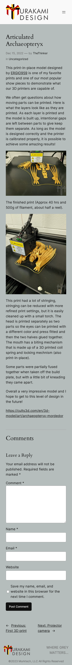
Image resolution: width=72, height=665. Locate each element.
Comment (15, 483)
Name (12, 529)
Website (12, 567)
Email (11, 548)
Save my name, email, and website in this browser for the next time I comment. (35, 591)
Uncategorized (18, 59)
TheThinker (40, 53)
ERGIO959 (19, 73)
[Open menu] (63, 12)
